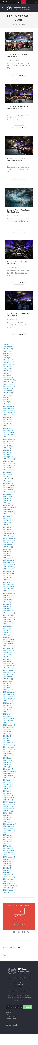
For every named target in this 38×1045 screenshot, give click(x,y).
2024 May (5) (7, 397)
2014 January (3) (8, 648)
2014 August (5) (8, 663)
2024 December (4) (9, 413)
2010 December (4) (9, 778)
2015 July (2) (7, 635)
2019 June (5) (7, 527)
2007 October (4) (8, 853)
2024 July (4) (7, 402)
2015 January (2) (8, 622)
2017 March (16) (8, 573)
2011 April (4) (7, 734)
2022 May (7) (7, 450)
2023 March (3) (8, 419)
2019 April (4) (7, 523)
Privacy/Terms (19, 982)
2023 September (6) (9, 432)
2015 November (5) (9, 644)
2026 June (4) (7, 355)
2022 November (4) (9, 463)
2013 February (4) (8, 677)
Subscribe (28, 1007)
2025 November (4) (9, 384)
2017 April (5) (7, 575)
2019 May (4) (7, 525)
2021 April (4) (7, 474)
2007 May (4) (7, 842)
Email (23, 986)
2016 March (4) (8, 600)
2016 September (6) (9, 613)
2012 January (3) (8, 701)
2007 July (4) (7, 846)
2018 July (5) (7, 556)
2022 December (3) (9, 465)
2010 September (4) (9, 771)
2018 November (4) (9, 564)
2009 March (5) (8, 784)
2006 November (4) (9, 881)
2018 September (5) (9, 560)
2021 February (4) (8, 470)
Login (7, 1014)
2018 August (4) (8, 558)
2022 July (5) (7, 454)
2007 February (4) (8, 835)
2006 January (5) (8, 859)
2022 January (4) (8, 441)
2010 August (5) (8, 769)
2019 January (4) (8, 516)
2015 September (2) (9, 639)
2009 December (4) (9, 804)
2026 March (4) (8, 349)
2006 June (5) (7, 870)
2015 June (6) (7, 633)
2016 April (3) (7, 602)
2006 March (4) (8, 864)
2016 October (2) (8, 615)
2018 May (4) (7, 551)
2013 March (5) (8, 679)
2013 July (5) (7, 688)
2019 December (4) (9, 540)
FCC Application (19, 984)
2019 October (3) (8, 536)
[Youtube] (19, 932)
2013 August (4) (8, 690)
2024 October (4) (8, 408)
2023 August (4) (8, 430)
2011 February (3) (8, 729)
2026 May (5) (7, 353)
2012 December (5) (9, 725)
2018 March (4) (8, 547)
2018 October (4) (8, 562)
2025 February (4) (8, 364)
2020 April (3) (7, 496)
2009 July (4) (7, 793)
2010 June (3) (7, 765)
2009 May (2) (7, 789)
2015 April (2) (7, 628)
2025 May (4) (7, 371)
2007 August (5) (8, 848)
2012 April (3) (7, 707)
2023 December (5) (9, 439)
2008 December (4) (9, 831)
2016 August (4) (8, 611)
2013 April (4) (7, 681)
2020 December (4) (9, 514)
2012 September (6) (9, 718)
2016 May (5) (7, 604)
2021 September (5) (9, 485)
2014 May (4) (7, 657)
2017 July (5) (7, 582)
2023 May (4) (7, 424)
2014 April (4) (7, 655)
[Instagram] (23, 932)
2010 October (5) (8, 773)
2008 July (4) (7, 820)
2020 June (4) (7, 501)
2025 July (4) (7, 375)
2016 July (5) (7, 608)
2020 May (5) (7, 498)
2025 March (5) (8, 366)
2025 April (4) (7, 369)
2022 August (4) (8, 457)
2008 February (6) (8, 809)
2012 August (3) (8, 716)
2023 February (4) (8, 417)
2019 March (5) (8, 520)
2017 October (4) (8, 589)
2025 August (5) (8, 377)
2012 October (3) (8, 721)
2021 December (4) (9, 492)
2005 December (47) (9, 892)
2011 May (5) (7, 736)
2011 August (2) (8, 743)
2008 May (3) (7, 815)
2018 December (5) (9, 567)
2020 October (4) (8, 509)
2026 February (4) (8, 347)
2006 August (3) (8, 875)
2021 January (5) (8, 468)
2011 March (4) (8, 732)
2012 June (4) (7, 712)
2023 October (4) (8, 435)
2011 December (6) (9, 751)
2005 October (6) (8, 888)
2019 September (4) (9, 534)
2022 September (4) (9, 459)
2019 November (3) (9, 538)
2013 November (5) (9, 696)
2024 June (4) (7, 399)
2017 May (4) (7, 578)
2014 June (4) (7, 659)
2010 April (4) (7, 760)
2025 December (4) (9, 386)
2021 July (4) (7, 481)
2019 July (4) (7, 529)
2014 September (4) (9, 666)
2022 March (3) (8, 446)
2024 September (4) (9, 406)
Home (15, 24)
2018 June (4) (7, 553)
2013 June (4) (7, 685)
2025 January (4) (8, 362)
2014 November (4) (9, 670)
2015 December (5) (9, 646)
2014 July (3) (7, 661)
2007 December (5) (9, 857)
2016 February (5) (8, 597)
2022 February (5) (8, 443)
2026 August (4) (8, 360)
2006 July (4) (7, 872)
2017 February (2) (8, 571)
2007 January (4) (8, 833)
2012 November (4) (9, 723)
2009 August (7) (8, 795)
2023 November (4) (9, 437)
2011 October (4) (8, 747)
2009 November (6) (9, 802)
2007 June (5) (7, 844)
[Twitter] (14, 932)
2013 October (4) (8, 694)
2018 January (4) (8, 542)
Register (8, 1012)
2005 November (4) (9, 890)
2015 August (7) (8, 637)
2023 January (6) (8, 415)
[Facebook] (9, 932)
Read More (19, 75)
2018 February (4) (8, 545)
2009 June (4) (7, 791)
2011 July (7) (7, 740)
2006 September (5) (9, 877)
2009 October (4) (8, 800)
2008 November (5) (9, 828)
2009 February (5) (8, 782)
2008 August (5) (8, 822)
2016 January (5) (8, 595)
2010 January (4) (8, 754)
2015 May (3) (7, 630)
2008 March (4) (8, 811)
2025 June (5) (7, 373)
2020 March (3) (8, 494)
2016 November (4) (9, 617)
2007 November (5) (9, 855)
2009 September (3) (9, 798)
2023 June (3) (7, 426)
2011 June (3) (7, 738)
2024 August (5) (8, 404)
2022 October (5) (8, 461)
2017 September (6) (9, 586)
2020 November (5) (9, 512)
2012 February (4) (8, 703)
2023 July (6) (7, 428)
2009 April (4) (7, 787)
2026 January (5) (8, 344)
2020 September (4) (9, 507)
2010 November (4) (9, 776)
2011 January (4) (8, 727)
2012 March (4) (8, 705)
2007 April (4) (7, 839)
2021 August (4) (8, 483)
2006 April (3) (7, 866)
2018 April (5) (7, 549)
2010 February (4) (8, 756)
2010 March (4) (8, 758)
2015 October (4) (8, 641)
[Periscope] (28, 932)
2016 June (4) (7, 606)
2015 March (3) (8, 626)
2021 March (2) (8, 472)
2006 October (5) (8, 879)
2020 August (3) (8, 505)
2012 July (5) (7, 714)
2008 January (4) (8, 806)
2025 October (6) (8, 382)
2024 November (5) (9, 410)
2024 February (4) (8, 391)
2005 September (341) (10, 886)
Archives (22, 24)
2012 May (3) (7, 710)
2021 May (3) (7, 476)
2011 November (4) (9, 749)
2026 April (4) (7, 351)
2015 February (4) (8, 624)
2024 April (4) (7, 395)
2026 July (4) (7, 358)
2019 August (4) (8, 531)
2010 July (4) (7, 767)
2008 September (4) (9, 824)
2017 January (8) (8, 569)
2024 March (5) (8, 393)
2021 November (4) (9, 490)
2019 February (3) (8, 518)
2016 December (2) (9, 619)
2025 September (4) (9, 380)
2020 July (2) (7, 503)
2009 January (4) (8, 780)
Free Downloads (11, 1018)
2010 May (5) (7, 762)
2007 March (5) (8, 837)
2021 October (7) (8, 487)
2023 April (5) (7, 421)
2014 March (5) (8, 652)
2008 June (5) (7, 817)
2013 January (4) (8, 674)
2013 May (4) (7, 683)
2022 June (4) (7, 452)
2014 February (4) (8, 650)
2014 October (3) (8, 668)
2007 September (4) (9, 850)
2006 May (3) (7, 868)
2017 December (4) (9, 593)
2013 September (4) (9, 692)
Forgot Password (11, 1016)
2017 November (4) (9, 591)
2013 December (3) (9, 699)
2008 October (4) (8, 826)
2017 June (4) (7, 580)
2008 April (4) (7, 813)
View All (5, 955)
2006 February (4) (8, 861)
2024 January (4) (8, 388)
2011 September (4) (9, 745)
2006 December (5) (9, 883)
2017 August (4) (8, 584)
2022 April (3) (7, 448)
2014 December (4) (9, 672)
